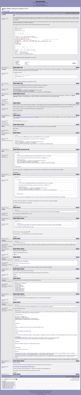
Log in (47, 5)
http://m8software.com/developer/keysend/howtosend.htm (24, 366)
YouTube (49, 392)
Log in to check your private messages (39, 5)
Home (37, 4)
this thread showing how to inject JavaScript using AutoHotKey (27, 117)
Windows (9, 8)
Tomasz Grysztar (40, 392)
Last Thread (72, 379)
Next (78, 378)
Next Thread (77, 379)
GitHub (46, 392)
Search (40, 4)
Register (43, 4)
